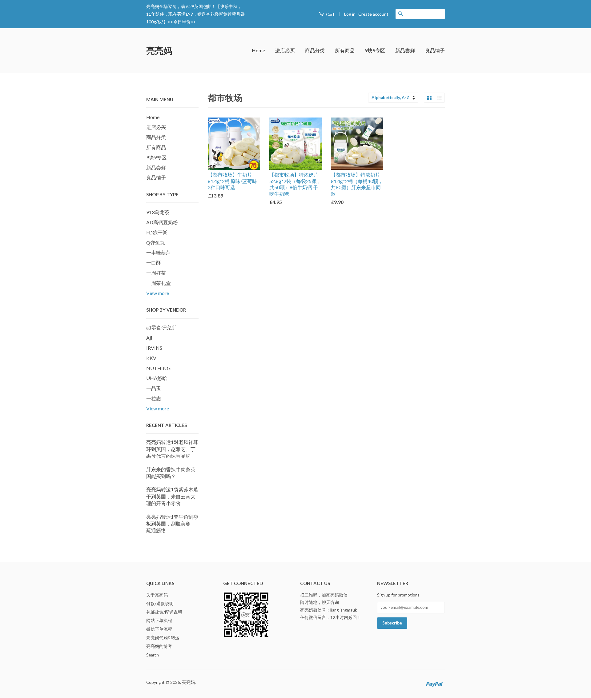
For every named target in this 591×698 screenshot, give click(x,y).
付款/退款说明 (160, 603)
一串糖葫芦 (158, 252)
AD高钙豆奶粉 (162, 222)
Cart (330, 14)
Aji (149, 338)
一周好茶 (156, 273)
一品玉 (153, 388)
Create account (373, 14)
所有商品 (345, 50)
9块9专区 (375, 50)
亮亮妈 (159, 50)
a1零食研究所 (161, 327)
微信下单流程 (159, 629)
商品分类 (315, 50)
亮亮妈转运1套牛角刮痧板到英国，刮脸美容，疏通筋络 (172, 523)
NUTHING (158, 368)
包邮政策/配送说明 (164, 612)
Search (152, 654)
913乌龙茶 (157, 212)
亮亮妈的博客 (159, 646)
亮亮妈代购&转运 (162, 637)
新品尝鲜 (405, 50)
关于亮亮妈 (157, 594)
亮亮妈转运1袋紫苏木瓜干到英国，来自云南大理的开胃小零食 (172, 496)
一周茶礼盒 (158, 283)
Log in (350, 14)
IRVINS (154, 348)
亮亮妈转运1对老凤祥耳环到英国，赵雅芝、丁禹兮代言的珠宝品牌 (172, 449)
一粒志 (153, 398)
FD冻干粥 (156, 232)
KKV (151, 358)
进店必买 (285, 50)
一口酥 (153, 262)
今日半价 (182, 21)
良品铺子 (435, 50)
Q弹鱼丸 (155, 242)
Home (258, 50)
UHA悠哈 (156, 378)
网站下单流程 (159, 620)
